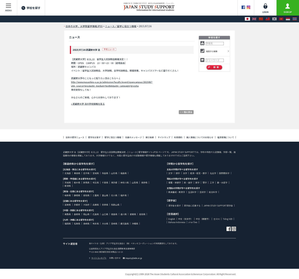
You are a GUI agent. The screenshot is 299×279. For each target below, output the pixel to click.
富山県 (105, 195)
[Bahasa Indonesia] (288, 19)
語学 (178, 173)
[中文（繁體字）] (267, 19)
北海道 (68, 173)
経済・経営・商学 (198, 173)
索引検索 (150, 137)
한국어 (217, 218)
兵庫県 (96, 204)
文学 (170, 173)
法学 (185, 173)
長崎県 (86, 223)
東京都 (114, 182)
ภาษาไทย (192, 222)
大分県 (105, 223)
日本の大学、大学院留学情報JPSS (84, 26)
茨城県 (68, 182)
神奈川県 (124, 182)
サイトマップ (164, 137)
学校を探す (33, 8)
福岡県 (68, 223)
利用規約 (178, 137)
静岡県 (77, 195)
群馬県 (86, 182)
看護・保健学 (174, 182)
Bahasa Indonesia (176, 222)
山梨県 (135, 182)
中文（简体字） (185, 218)
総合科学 (213, 192)
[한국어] (274, 19)
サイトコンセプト (99, 257)
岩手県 (86, 173)
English (171, 218)
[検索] (214, 67)
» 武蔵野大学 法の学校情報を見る (88, 103)
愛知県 (86, 195)
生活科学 (192, 192)
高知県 (142, 214)
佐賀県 (77, 223)
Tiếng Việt (227, 218)
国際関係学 (224, 173)
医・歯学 (188, 182)
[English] (254, 19)
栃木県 (77, 182)
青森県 (77, 173)
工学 (212, 182)
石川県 (114, 195)
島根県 (77, 214)
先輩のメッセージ (133, 137)
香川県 (123, 214)
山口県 (105, 214)
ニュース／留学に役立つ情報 (120, 26)
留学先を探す (94, 137)
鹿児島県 (124, 223)
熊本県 (96, 223)
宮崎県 (114, 223)
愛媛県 (133, 214)
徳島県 (114, 214)
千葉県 (105, 182)
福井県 (123, 195)
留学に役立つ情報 (113, 137)
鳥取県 (68, 214)
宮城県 (96, 173)
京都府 (77, 204)
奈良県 (105, 204)
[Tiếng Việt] (281, 19)
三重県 (96, 195)
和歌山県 (115, 204)
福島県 (123, 173)
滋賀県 (68, 204)
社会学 (213, 173)
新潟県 (68, 185)
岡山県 (86, 214)
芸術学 (203, 192)
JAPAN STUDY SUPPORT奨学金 (218, 205)
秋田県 (105, 173)
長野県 (144, 182)
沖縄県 (135, 223)
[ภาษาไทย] (294, 19)
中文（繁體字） (203, 218)
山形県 (114, 173)
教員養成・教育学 (176, 192)
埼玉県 (96, 182)
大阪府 (86, 204)
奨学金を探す (174, 205)
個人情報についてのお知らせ (199, 137)
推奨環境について (225, 137)
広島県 (96, 214)
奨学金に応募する (192, 205)
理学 (205, 182)
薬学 (197, 182)
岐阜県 (68, 195)
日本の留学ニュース (75, 137)
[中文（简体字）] (261, 19)
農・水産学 (222, 182)
